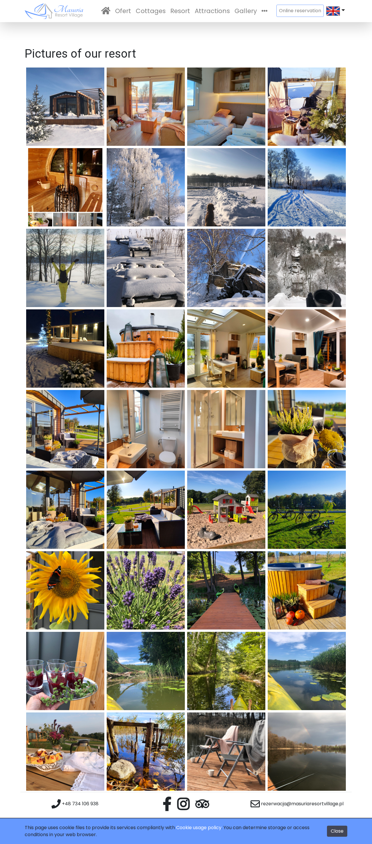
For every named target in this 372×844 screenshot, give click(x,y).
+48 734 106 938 (80, 803)
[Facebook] (167, 803)
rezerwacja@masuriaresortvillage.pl (302, 803)
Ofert (123, 11)
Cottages (151, 11)
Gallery (246, 11)
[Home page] (106, 11)
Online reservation (300, 10)
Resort (180, 11)
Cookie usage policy (198, 827)
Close (337, 831)
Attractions (212, 11)
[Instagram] (183, 803)
